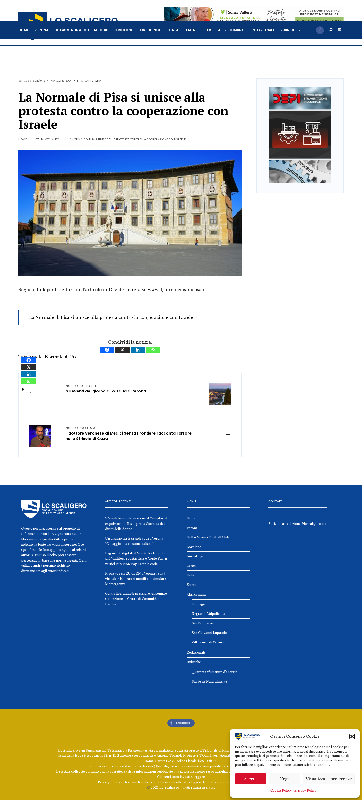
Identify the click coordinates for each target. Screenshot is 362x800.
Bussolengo (150, 30)
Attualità (93, 80)
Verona (41, 30)
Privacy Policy (305, 790)
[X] (122, 350)
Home (23, 30)
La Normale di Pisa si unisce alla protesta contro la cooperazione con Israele (111, 317)
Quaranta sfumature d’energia (214, 672)
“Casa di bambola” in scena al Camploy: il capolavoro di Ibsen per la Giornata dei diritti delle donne (136, 524)
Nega (285, 778)
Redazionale (263, 30)
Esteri (206, 30)
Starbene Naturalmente (209, 681)
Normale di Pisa (62, 356)
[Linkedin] (138, 350)
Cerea (172, 30)
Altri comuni (230, 30)
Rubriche (288, 30)
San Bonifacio (202, 623)
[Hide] (23, 389)
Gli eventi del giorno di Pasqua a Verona (106, 389)
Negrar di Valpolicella (208, 614)
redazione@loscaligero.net (305, 524)
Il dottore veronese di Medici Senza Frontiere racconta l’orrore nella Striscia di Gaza (129, 433)
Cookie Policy (281, 790)
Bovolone (123, 30)
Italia (189, 30)
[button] (352, 736)
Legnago (198, 604)
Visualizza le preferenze (329, 778)
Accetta (251, 778)
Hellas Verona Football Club (81, 30)
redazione (38, 80)
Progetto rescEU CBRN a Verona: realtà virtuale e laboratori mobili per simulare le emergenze (135, 579)
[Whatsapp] (153, 350)
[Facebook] (320, 30)
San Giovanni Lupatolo (209, 633)
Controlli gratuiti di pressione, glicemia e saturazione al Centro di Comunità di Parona (136, 599)
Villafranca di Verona (208, 642)
